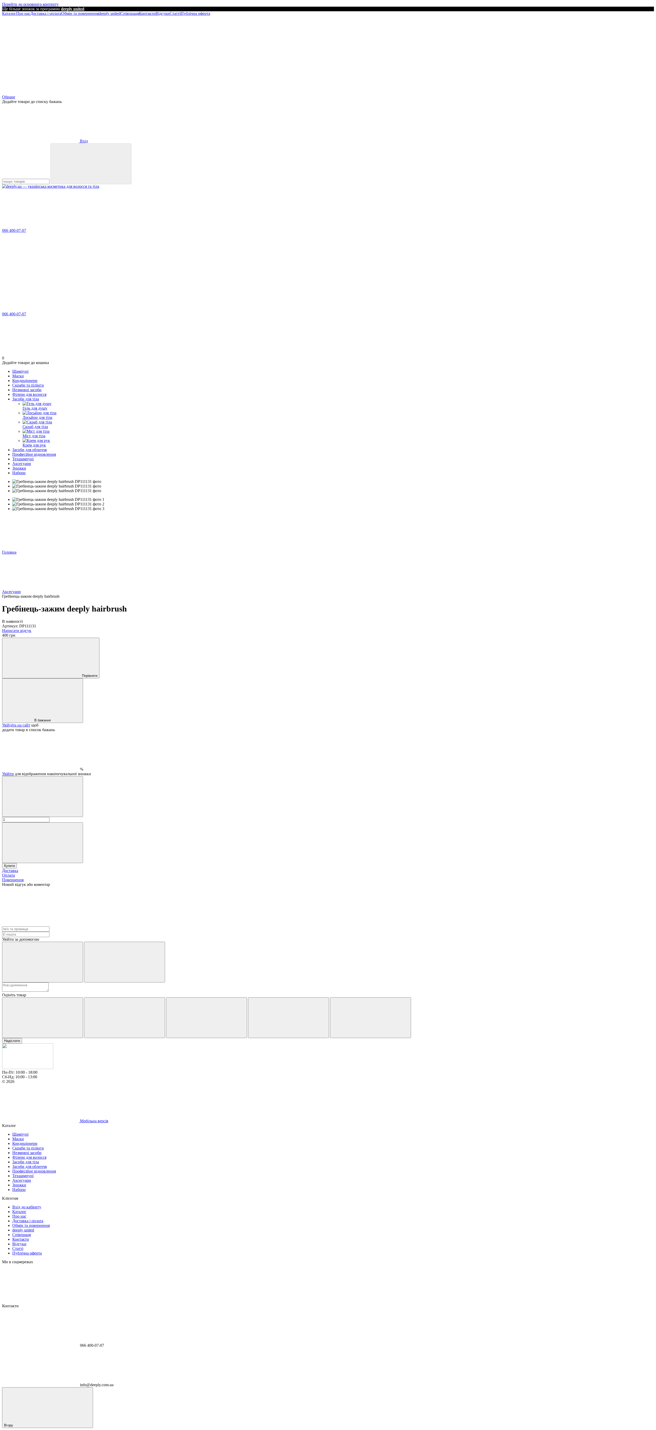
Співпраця (129, 13)
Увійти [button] (8, 774)
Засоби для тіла (25, 399)
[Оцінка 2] (124, 1017)
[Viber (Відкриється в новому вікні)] (271, 53)
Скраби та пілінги (28, 385)
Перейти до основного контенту (30, 4)
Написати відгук (16, 630)
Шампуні (20, 371)
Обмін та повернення (80, 13)
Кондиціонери (24, 380)
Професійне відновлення (34, 454)
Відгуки (163, 13)
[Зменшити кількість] (42, 796)
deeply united (109, 13)
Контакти (147, 13)
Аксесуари (21, 463)
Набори (19, 473)
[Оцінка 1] (42, 1017)
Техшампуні (23, 459)
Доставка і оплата (45, 13)
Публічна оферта (195, 13)
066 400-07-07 (14, 230)
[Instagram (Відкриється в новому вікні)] (40, 53)
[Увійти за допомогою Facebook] (42, 962)
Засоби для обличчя (29, 450)
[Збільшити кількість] (42, 842)
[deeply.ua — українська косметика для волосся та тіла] (27, 1067)
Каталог (9, 13)
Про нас (23, 13)
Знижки (19, 468)
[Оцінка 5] (370, 1017)
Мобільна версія (93, 1121)
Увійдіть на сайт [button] (16, 725)
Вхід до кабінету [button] (26, 1207)
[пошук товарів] (90, 163)
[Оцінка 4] (288, 1017)
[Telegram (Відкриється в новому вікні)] (117, 53)
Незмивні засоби (27, 390)
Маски (18, 376)
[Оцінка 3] (206, 1017)
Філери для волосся (29, 394)
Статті (175, 13)
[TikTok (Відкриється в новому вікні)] (194, 53)
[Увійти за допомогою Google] (124, 962)
